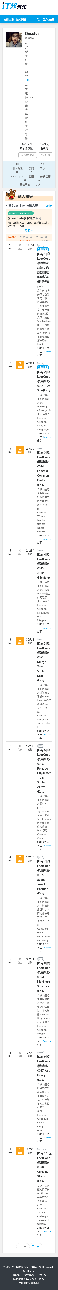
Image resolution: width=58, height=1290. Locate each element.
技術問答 (21, 19)
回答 (31, 174)
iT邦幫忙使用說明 (28, 1283)
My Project (17, 174)
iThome (30, 1270)
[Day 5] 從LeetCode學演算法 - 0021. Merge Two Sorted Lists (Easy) (43, 662)
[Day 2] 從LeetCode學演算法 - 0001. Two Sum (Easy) (44, 381)
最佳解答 (25, 182)
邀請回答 (45, 174)
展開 (28, 230)
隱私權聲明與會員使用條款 (28, 1278)
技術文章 (9, 19)
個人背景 (17, 168)
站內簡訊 (29, 154)
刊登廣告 (16, 1274)
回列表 (48, 205)
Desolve (47, 351)
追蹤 (47, 154)
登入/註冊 (48, 19)
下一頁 (35, 1246)
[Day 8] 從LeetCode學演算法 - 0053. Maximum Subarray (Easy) (43, 977)
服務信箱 (41, 1274)
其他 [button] (38, 184)
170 (27, 80)
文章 (42, 166)
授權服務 (29, 1274)
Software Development (20, 213)
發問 (31, 166)
